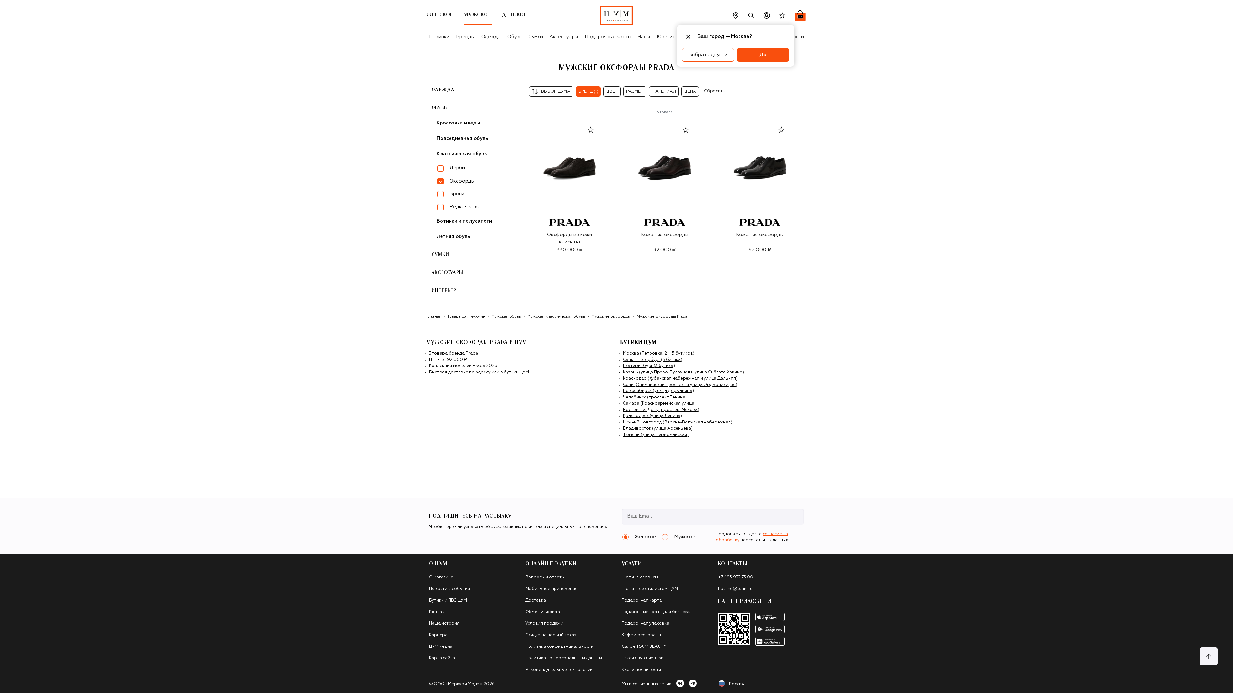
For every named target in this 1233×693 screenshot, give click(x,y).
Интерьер (444, 290)
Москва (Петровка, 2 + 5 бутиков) (658, 353)
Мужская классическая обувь (556, 317)
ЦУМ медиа (440, 647)
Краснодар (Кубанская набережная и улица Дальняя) (680, 378)
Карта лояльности (641, 670)
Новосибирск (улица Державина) (658, 391)
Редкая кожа (465, 206)
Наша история (444, 623)
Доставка (535, 600)
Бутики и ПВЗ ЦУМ (448, 600)
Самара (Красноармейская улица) (659, 403)
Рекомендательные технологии (559, 670)
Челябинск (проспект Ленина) (655, 397)
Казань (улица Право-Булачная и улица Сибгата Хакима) (683, 372)
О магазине (441, 577)
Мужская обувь (506, 317)
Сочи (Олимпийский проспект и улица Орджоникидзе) (680, 385)
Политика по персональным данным (563, 658)
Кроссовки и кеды (458, 123)
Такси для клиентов (643, 658)
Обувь (514, 36)
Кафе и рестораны (641, 635)
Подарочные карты (608, 36)
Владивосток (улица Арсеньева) (658, 428)
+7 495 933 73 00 (735, 577)
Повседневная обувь (462, 138)
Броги (457, 194)
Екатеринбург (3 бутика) (649, 366)
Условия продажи (544, 623)
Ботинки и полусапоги (464, 221)
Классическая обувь (462, 153)
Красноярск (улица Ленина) (652, 416)
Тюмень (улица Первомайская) (656, 435)
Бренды (465, 36)
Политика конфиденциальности (559, 647)
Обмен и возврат (543, 612)
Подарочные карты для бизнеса (656, 612)
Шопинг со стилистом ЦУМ (650, 589)
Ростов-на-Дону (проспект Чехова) (661, 410)
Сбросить (714, 91)
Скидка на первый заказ (550, 635)
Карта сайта (442, 658)
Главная (433, 317)
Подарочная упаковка (645, 623)
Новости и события (449, 589)
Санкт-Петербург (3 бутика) (652, 360)
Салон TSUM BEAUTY (644, 647)
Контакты (439, 612)
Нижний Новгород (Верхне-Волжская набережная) (677, 422)
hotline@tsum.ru (735, 589)
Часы (644, 36)
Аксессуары (563, 36)
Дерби (457, 168)
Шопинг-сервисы (640, 577)
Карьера (438, 635)
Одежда (491, 36)
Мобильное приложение (551, 589)
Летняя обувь (453, 236)
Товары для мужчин (466, 317)
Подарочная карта (642, 600)
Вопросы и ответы (544, 577)
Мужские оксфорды (611, 317)
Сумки (536, 36)
